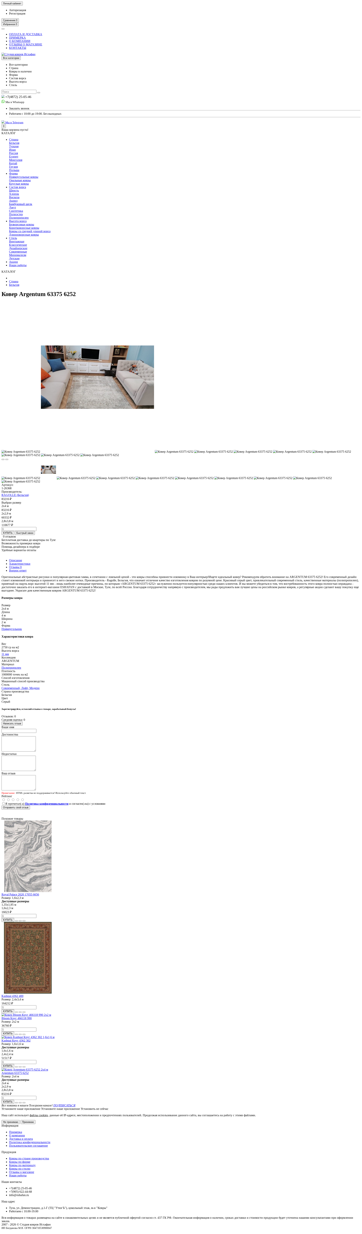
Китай (13, 163)
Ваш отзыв (8, 773)
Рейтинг (7, 796)
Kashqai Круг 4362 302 (16, 1040)
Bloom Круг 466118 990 (17, 1018)
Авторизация (17, 10)
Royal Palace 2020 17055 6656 (20, 894)
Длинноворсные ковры (24, 234)
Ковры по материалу (22, 1165)
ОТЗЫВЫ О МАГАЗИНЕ (25, 44)
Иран (12, 149)
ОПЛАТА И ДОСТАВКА (25, 34)
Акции (13, 261)
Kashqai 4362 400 (12, 996)
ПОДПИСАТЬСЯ (64, 1105)
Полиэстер (16, 214)
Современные (18, 251)
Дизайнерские (18, 248)
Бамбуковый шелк (20, 204)
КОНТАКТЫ (17, 47)
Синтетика (16, 210)
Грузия (13, 166)
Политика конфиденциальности (29, 1142)
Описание (15, 560)
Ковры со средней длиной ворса (30, 231)
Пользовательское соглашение (28, 1145)
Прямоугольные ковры (23, 176)
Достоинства (10, 734)
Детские (14, 258)
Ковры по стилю (19, 1168)
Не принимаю (10, 1122)
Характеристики (19, 563)
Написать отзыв (12, 723)
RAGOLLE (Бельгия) (15, 495)
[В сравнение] (6, 459)
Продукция (9, 1152)
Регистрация (17, 13)
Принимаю (28, 1122)
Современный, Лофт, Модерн (21, 688)
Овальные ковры (20, 180)
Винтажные (16, 241)
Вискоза (14, 197)
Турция (13, 146)
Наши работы (18, 265)
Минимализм (17, 255)
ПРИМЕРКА (17, 37)
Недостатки (9, 753)
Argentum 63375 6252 (15, 1073)
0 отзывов (9, 536)
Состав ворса (17, 187)
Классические (18, 244)
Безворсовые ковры (21, 224)
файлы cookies (39, 1115)
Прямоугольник (12, 629)
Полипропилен (19, 217)
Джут (12, 207)
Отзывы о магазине (21, 1172)
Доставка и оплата (21, 1138)
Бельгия (14, 143)
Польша (14, 170)
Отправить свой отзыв (15, 807)
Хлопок (14, 193)
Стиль (13, 238)
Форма (13, 173)
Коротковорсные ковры (24, 227)
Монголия (15, 160)
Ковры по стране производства (29, 1158)
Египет (13, 156)
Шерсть (14, 190)
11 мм (5, 654)
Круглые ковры (19, 183)
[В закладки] (3, 459)
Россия (13, 153)
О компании (17, 1135)
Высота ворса (18, 221)
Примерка (15, 1132)
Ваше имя (8, 727)
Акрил (13, 200)
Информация (10, 1125)
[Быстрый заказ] (16, 920)
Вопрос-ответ (18, 570)
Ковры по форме (19, 1161)
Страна (13, 139)
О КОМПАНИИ (19, 41)
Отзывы (15, 567)
